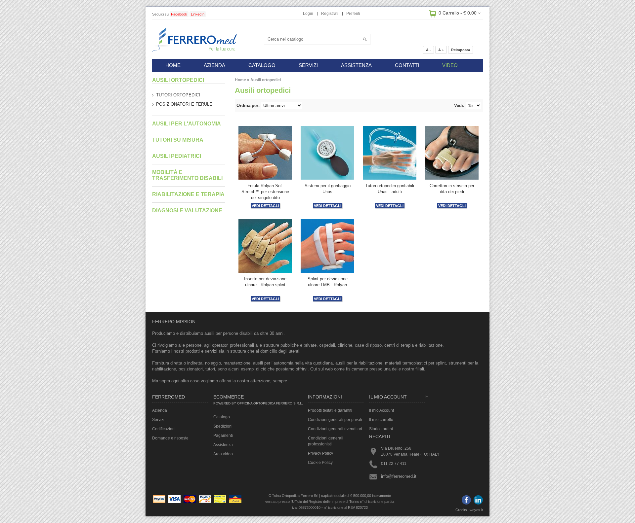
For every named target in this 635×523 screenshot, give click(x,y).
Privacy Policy (320, 453)
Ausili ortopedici (265, 80)
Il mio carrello (381, 419)
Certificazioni (164, 429)
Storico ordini (381, 429)
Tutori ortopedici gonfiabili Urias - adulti (389, 188)
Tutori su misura (177, 140)
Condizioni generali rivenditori (335, 429)
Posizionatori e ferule (184, 104)
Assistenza (223, 444)
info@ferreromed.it (398, 476)
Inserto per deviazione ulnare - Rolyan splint (265, 281)
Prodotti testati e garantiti (330, 410)
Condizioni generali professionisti (325, 441)
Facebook (179, 14)
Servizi (158, 419)
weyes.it (476, 510)
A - (428, 50)
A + (441, 50)
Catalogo (221, 417)
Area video (223, 454)
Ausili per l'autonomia (186, 123)
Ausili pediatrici (176, 156)
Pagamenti (223, 435)
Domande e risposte (170, 438)
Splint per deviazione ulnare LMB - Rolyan (328, 281)
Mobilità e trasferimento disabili (187, 175)
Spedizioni (223, 426)
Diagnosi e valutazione (187, 210)
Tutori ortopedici (178, 94)
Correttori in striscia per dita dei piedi (452, 188)
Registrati (329, 13)
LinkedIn (197, 14)
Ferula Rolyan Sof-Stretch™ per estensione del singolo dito (265, 191)
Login (308, 13)
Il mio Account (381, 410)
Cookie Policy (320, 462)
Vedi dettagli (265, 206)
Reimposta (460, 50)
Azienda (159, 410)
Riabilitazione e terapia (188, 194)
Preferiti (353, 13)
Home (240, 80)
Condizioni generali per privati (335, 419)
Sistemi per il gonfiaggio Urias (328, 188)
